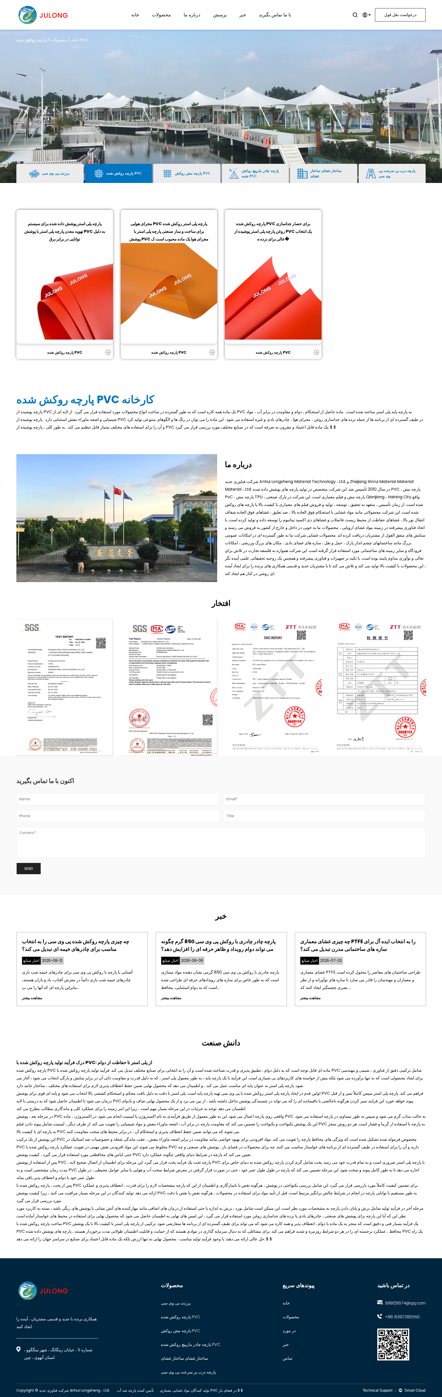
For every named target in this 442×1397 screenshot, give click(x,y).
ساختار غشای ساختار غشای (184, 1358)
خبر (242, 14)
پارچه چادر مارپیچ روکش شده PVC (170, 19)
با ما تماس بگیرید (275, 14)
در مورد (289, 1331)
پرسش (220, 14)
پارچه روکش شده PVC (64, 352)
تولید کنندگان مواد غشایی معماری (184, 1390)
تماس (287, 1358)
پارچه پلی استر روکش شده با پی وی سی (255, 1093)
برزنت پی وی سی (176, 1303)
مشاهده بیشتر (32, 997)
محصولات (161, 14)
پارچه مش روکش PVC (180, 1331)
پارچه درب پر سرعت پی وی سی (188, 1372)
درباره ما (192, 14)
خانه (135, 14)
